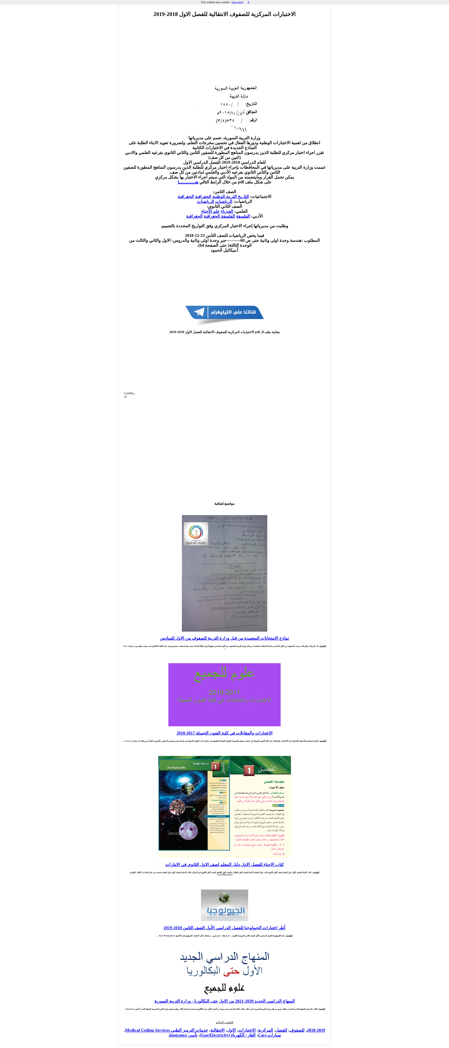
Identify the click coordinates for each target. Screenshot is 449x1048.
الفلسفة (243, 216)
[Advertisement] (224, 52)
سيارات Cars (269, 1035)
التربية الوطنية (224, 196)
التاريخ (243, 196)
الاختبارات (247, 1030)
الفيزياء (227, 211)
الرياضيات (223, 201)
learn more (237, 2)
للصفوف (297, 1030)
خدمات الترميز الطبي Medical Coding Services (166, 1030)
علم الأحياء (210, 211)
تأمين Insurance (183, 1035)
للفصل (281, 1030)
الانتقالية (217, 1030)
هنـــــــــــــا (188, 182)
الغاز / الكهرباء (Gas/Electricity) (228, 1035)
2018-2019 (316, 1030)
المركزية (265, 1030)
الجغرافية (203, 196)
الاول (231, 1030)
